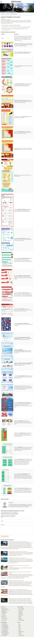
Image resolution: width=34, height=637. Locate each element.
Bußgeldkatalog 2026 (19, 2)
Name (2, 517)
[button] (1, 512)
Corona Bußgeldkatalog (5, 634)
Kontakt (20, 630)
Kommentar (2, 524)
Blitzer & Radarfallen (21, 608)
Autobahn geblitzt (4, 620)
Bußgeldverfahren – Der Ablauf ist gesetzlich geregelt (17, 589)
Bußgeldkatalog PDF (4, 612)
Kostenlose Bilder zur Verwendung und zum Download (17, 551)
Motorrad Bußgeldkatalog (5, 631)
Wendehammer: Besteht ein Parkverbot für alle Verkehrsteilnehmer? (20, 598)
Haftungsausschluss (21, 631)
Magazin (20, 625)
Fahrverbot (3, 617)
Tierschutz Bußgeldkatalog (5, 627)
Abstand (20, 617)
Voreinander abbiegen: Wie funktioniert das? (16, 580)
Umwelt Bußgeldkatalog (5, 626)
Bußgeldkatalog (3, 13)
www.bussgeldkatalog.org (5, 29)
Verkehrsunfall (3, 613)
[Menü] (1, 2)
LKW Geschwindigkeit (21, 620)
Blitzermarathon (4, 616)
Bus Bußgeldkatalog (4, 630)
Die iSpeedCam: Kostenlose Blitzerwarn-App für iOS (17, 557)
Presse (19, 627)
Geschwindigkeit (21, 613)
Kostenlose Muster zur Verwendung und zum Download (17, 541)
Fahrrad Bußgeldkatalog (5, 625)
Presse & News (8, 13)
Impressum (20, 634)
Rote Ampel (20, 616)
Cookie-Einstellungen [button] (21, 635)
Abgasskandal (20, 612)
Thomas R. (3, 18)
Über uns (20, 626)
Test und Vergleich (4, 635)
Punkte (11, 23)
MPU (6, 617)
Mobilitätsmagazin (17, 2)
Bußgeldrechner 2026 (4, 608)
